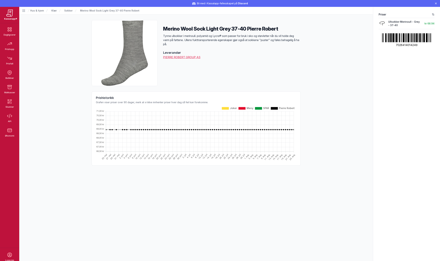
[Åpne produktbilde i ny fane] (125, 53)
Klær (54, 10)
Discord (243, 3)
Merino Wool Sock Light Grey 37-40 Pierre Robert (109, 10)
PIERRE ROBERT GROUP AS (181, 57)
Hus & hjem (37, 10)
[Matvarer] (23, 10)
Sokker (68, 10)
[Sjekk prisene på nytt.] (433, 14)
